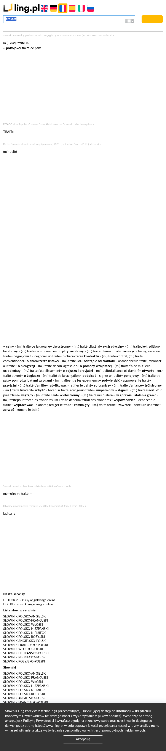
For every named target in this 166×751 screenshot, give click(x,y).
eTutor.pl (11, 600)
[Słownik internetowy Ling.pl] (21, 8)
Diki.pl (8, 604)
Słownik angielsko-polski (25, 641)
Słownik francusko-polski (25, 645)
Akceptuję (83, 739)
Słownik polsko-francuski (25, 620)
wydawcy (89, 124)
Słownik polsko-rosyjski (24, 636)
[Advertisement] (83, 448)
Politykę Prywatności (38, 720)
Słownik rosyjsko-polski (24, 661)
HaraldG (77, 35)
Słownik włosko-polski (23, 649)
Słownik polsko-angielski (25, 616)
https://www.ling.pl (49, 725)
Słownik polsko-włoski (23, 624)
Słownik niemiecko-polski (25, 657)
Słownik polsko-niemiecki (25, 633)
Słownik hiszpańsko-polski (26, 653)
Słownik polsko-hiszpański (26, 628)
